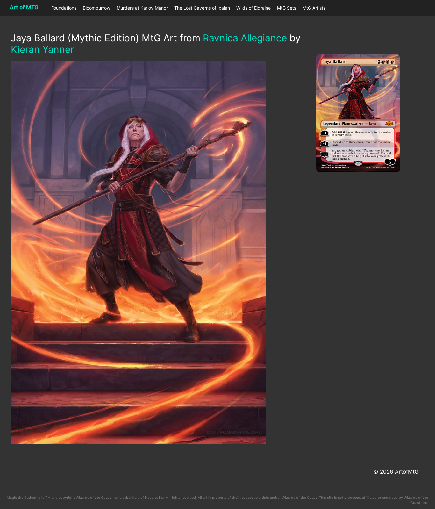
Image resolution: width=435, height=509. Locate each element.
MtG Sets (286, 8)
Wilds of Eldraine (253, 8)
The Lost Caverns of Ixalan (202, 8)
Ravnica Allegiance (245, 38)
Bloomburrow (96, 8)
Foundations (63, 8)
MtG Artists (314, 8)
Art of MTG (24, 7)
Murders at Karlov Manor (142, 8)
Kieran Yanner (42, 49)
